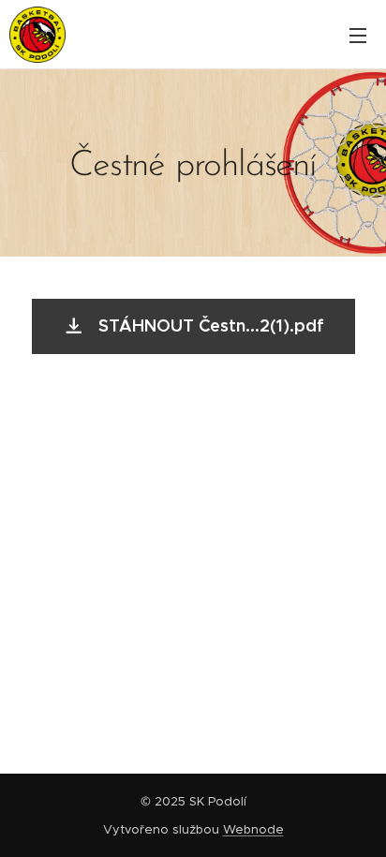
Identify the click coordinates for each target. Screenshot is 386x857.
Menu (358, 34)
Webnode (253, 829)
